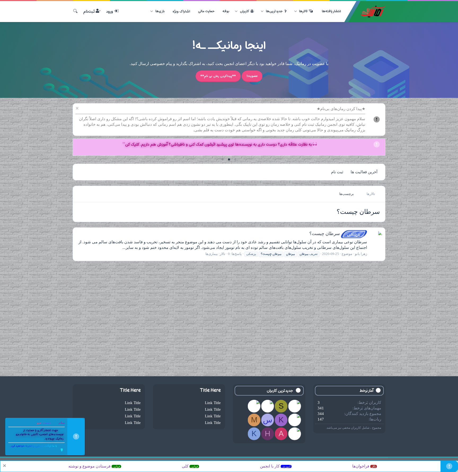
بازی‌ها (160, 11)
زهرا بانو (361, 254)
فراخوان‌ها (364, 466)
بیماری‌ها (211, 254)
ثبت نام (337, 172)
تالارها (303, 11)
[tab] (235, 159)
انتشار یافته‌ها (331, 11)
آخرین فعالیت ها (364, 172)
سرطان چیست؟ (335, 233)
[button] (295, 11)
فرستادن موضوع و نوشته (94, 466)
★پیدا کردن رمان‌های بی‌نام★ (341, 109)
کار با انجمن (275, 466)
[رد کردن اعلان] (78, 109)
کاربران (244, 11)
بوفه (225, 11)
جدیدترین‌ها (274, 11)
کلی (190, 466)
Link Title (213, 403)
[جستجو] (75, 11)
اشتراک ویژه (181, 11)
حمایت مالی (206, 11)
